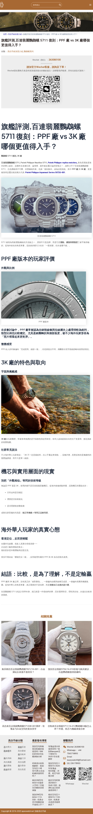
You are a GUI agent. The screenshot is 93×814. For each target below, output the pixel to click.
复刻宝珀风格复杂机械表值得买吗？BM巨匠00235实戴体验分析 (38, 751)
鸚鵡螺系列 (29, 51)
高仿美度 (22, 769)
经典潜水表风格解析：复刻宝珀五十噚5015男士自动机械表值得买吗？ (38, 769)
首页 (5, 34)
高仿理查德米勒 (7, 751)
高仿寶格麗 (7, 765)
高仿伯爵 (22, 762)
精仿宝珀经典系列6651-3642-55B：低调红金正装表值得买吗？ (54, 785)
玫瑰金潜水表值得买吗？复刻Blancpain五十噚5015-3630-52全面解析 (54, 752)
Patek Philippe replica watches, (62, 162)
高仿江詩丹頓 (22, 758)
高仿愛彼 (22, 751)
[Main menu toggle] (90, 5)
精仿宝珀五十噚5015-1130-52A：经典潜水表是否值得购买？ (54, 799)
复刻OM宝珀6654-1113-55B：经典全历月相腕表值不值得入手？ (38, 799)
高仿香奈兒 (22, 765)
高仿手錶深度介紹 (15, 34)
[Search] (60, 4)
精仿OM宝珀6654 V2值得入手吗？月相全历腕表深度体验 (38, 785)
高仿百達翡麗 (22, 747)
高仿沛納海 (7, 758)
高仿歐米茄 (22, 754)
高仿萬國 (7, 762)
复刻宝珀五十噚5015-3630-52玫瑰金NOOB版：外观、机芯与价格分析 (54, 769)
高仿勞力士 (7, 747)
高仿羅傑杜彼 (7, 769)
